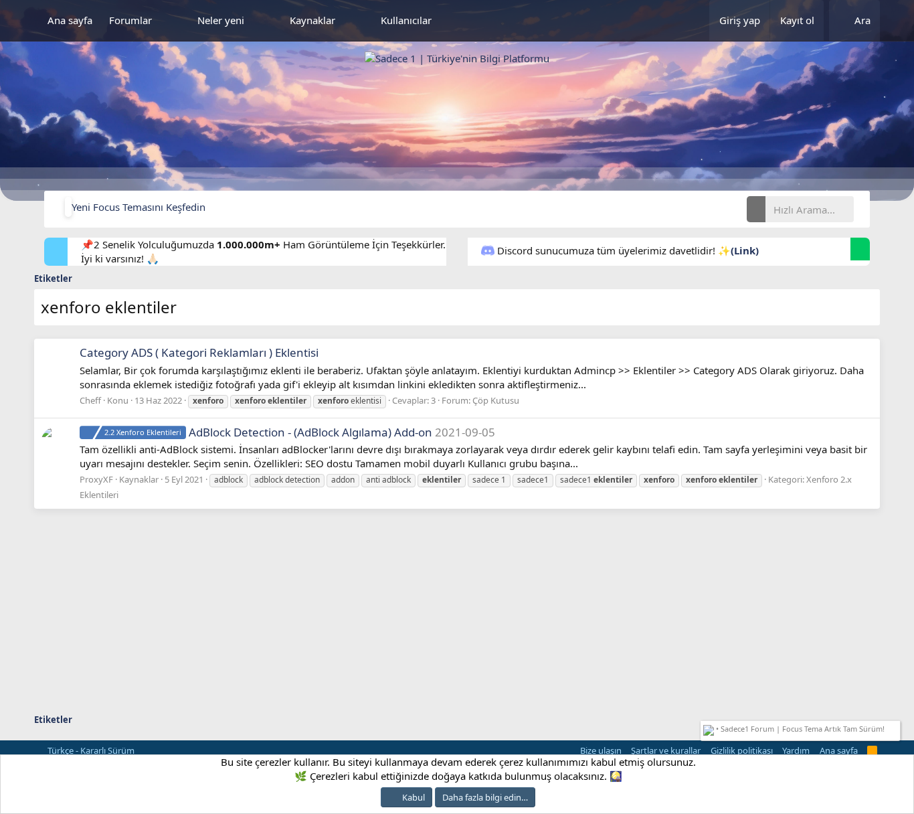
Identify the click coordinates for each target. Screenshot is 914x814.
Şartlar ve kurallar (666, 750)
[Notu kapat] (894, 727)
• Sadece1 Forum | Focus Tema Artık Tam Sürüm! (799, 729)
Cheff (90, 400)
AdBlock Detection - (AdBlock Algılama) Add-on (268, 432)
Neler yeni (220, 20)
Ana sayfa (70, 20)
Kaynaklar (312, 20)
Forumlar (130, 20)
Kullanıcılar (406, 20)
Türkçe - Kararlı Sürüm (89, 750)
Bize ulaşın (601, 750)
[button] (174, 20)
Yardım (796, 750)
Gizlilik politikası (742, 750)
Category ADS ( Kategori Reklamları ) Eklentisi (199, 352)
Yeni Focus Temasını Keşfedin (138, 207)
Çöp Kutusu (495, 400)
